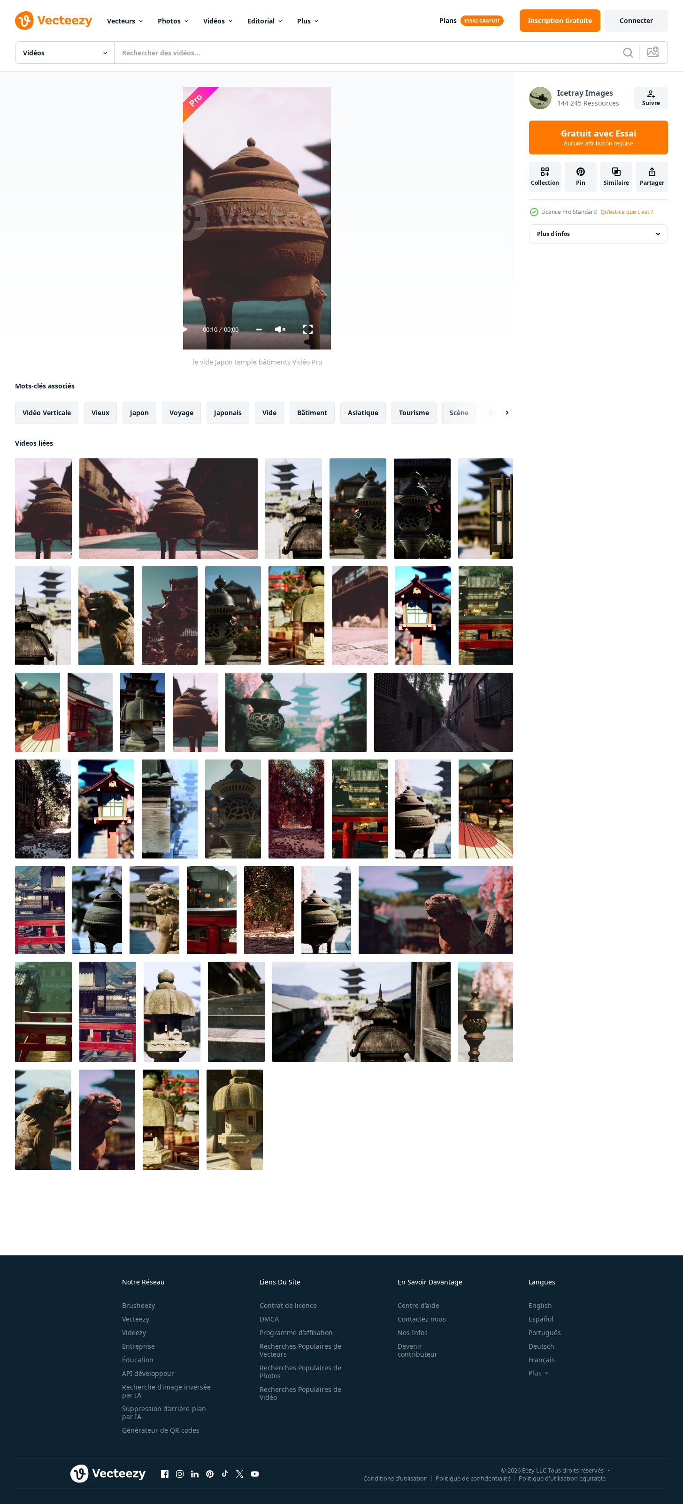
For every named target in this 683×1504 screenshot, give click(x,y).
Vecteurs (121, 20)
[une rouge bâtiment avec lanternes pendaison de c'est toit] (212, 910)
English (540, 1305)
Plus (304, 20)
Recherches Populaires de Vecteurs (300, 1350)
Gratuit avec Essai (598, 137)
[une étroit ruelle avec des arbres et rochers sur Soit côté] (269, 910)
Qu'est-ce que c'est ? (626, 212)
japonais (228, 412)
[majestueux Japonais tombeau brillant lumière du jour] (358, 508)
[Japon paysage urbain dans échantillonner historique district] (195, 712)
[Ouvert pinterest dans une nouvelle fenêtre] (210, 1473)
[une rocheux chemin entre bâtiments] (296, 809)
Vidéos (214, 20)
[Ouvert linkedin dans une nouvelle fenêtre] (195, 1473)
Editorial (261, 20)
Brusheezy (138, 1305)
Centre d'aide (418, 1305)
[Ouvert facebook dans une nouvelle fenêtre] (165, 1473)
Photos (169, 20)
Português (545, 1332)
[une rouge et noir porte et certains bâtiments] (40, 910)
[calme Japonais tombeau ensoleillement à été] (142, 712)
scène (459, 412)
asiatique (363, 412)
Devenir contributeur (417, 1350)
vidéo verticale (47, 412)
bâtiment (312, 412)
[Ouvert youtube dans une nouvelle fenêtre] (255, 1473)
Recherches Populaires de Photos (300, 1371)
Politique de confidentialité (473, 1478)
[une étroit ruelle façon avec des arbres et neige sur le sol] (43, 809)
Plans (448, 20)
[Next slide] (499, 413)
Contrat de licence (288, 1305)
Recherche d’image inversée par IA (166, 1390)
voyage (181, 412)
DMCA (269, 1318)
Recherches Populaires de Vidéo (300, 1393)
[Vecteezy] (53, 20)
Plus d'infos (553, 234)
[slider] (259, 329)
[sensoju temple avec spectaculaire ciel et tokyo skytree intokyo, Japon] (360, 809)
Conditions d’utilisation (395, 1478)
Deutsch (541, 1346)
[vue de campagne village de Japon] (422, 508)
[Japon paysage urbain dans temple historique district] (296, 712)
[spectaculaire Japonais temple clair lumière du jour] (37, 712)
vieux (100, 412)
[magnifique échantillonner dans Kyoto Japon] (43, 615)
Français (542, 1359)
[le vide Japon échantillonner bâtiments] (485, 508)
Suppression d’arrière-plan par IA (164, 1412)
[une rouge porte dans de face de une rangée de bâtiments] (43, 1012)
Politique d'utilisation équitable (562, 1478)
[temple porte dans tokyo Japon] (296, 615)
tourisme (414, 412)
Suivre (651, 103)
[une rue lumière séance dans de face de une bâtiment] (233, 809)
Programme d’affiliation (296, 1332)
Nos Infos (413, 1332)
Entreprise (138, 1346)
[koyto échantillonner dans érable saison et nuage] (293, 508)
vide (269, 412)
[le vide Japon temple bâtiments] (43, 508)
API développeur (148, 1373)
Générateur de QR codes (161, 1430)
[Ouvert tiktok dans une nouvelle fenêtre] (225, 1473)
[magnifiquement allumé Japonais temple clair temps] (171, 1120)
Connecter (636, 20)
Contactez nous (422, 1318)
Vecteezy (135, 1318)
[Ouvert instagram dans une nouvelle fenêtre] (180, 1473)
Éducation (137, 1359)
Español (541, 1318)
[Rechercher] (628, 52)
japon (139, 412)
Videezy (134, 1332)
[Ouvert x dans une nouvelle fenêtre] (240, 1473)
